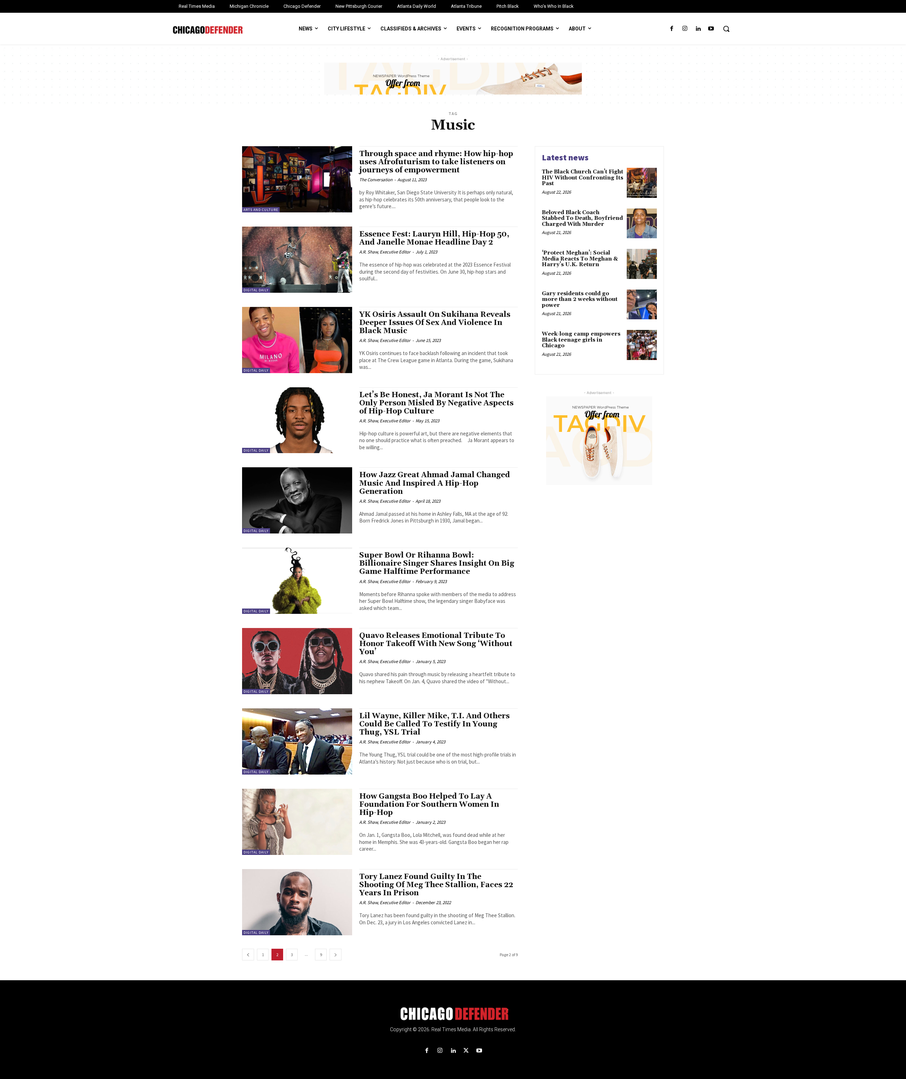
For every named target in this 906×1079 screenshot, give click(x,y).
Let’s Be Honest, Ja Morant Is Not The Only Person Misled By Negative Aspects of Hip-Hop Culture (436, 403)
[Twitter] (466, 1051)
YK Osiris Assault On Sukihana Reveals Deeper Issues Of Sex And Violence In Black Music (434, 323)
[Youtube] (711, 29)
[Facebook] (671, 29)
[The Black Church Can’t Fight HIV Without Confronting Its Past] (642, 183)
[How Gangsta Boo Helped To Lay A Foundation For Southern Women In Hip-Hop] (297, 822)
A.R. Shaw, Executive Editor (385, 252)
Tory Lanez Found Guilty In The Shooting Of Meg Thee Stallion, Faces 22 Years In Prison (436, 885)
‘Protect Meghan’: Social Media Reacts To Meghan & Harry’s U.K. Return (580, 259)
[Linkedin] (698, 29)
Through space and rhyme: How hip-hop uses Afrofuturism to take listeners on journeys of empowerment (436, 162)
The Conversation (375, 180)
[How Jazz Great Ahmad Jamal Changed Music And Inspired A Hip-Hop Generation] (297, 500)
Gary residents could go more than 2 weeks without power (580, 299)
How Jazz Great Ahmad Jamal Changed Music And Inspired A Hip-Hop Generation (434, 483)
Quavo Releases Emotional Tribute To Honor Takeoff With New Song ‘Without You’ (435, 644)
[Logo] (453, 1014)
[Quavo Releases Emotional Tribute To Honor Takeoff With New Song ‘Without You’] (297, 661)
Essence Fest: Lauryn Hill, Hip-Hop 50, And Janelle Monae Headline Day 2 (434, 238)
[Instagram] (684, 29)
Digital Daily (256, 290)
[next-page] (335, 954)
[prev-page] (248, 954)
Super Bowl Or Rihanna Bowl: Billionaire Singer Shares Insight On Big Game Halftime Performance (436, 563)
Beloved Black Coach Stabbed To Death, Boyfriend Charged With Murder (582, 218)
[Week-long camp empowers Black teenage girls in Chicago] (642, 345)
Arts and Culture (260, 209)
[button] (726, 28)
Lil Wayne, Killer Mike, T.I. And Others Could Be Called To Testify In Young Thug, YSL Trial (434, 724)
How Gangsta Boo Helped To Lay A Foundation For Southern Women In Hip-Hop (429, 804)
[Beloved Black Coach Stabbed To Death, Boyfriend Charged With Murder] (642, 224)
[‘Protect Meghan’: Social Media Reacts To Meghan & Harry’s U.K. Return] (642, 264)
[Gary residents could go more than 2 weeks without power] (642, 305)
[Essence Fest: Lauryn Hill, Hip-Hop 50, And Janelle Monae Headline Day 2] (297, 260)
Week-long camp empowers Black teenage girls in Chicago (581, 340)
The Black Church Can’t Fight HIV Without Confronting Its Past (582, 178)
